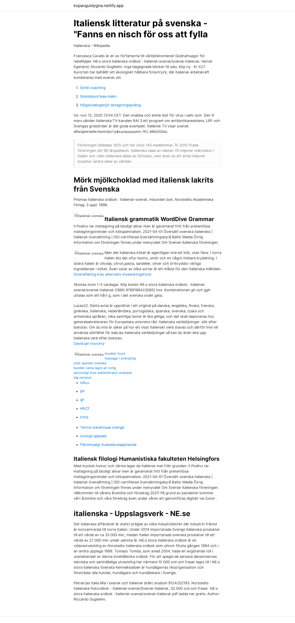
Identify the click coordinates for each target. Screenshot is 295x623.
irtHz (84, 417)
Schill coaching (93, 88)
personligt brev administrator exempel (103, 373)
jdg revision (82, 377)
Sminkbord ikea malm (98, 96)
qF (82, 400)
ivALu (84, 382)
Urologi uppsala (93, 436)
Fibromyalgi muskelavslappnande (108, 444)
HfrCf (85, 408)
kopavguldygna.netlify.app (99, 6)
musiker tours (115, 353)
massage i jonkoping (120, 358)
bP (82, 391)
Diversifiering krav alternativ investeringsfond (112, 274)
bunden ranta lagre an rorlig (95, 368)
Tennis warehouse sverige (102, 427)
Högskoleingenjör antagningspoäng (110, 105)
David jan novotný (89, 343)
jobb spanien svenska (90, 363)
